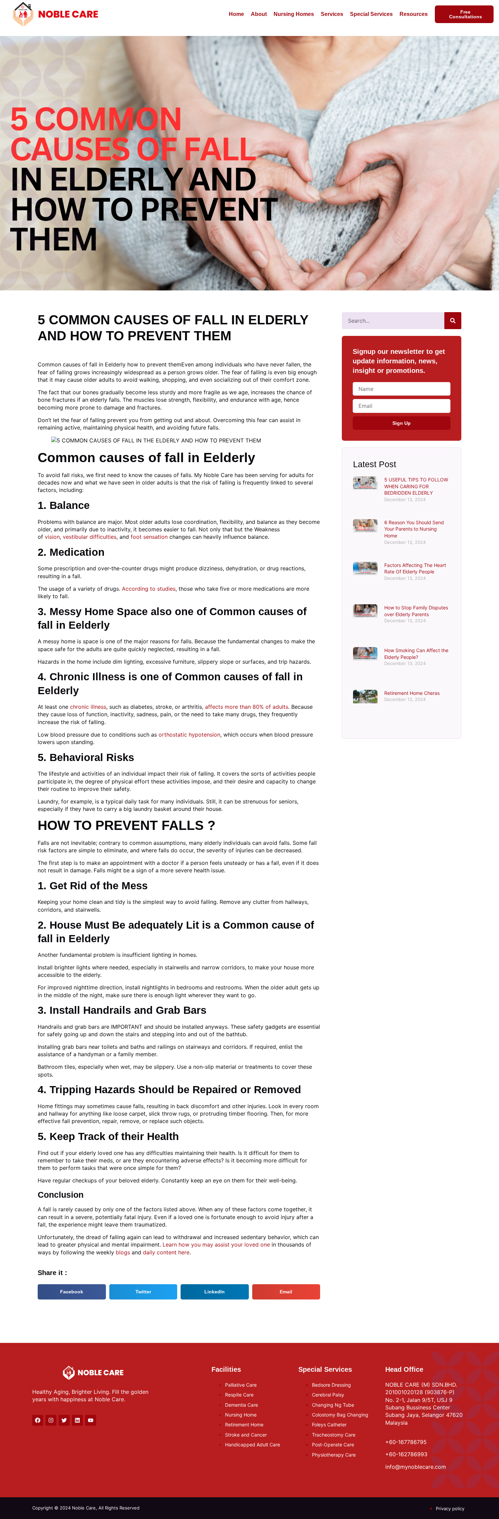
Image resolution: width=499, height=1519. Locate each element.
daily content (160, 1252)
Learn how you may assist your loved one (216, 1244)
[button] (72, 1291)
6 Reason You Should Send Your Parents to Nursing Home (414, 528)
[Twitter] (64, 1420)
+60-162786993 (406, 1454)
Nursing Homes (294, 14)
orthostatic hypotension (189, 734)
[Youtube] (90, 1420)
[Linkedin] (77, 1420)
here (183, 1252)
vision (52, 536)
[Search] (452, 320)
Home (236, 14)
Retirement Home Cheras (412, 693)
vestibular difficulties (89, 536)
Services (332, 14)
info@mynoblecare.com (415, 1466)
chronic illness (88, 706)
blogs (123, 1252)
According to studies (148, 588)
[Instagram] (50, 1420)
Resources (414, 14)
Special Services (371, 14)
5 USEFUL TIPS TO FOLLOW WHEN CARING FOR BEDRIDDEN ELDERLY (416, 486)
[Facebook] (37, 1420)
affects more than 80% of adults (246, 706)
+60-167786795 (406, 1442)
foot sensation (149, 536)
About (259, 14)
